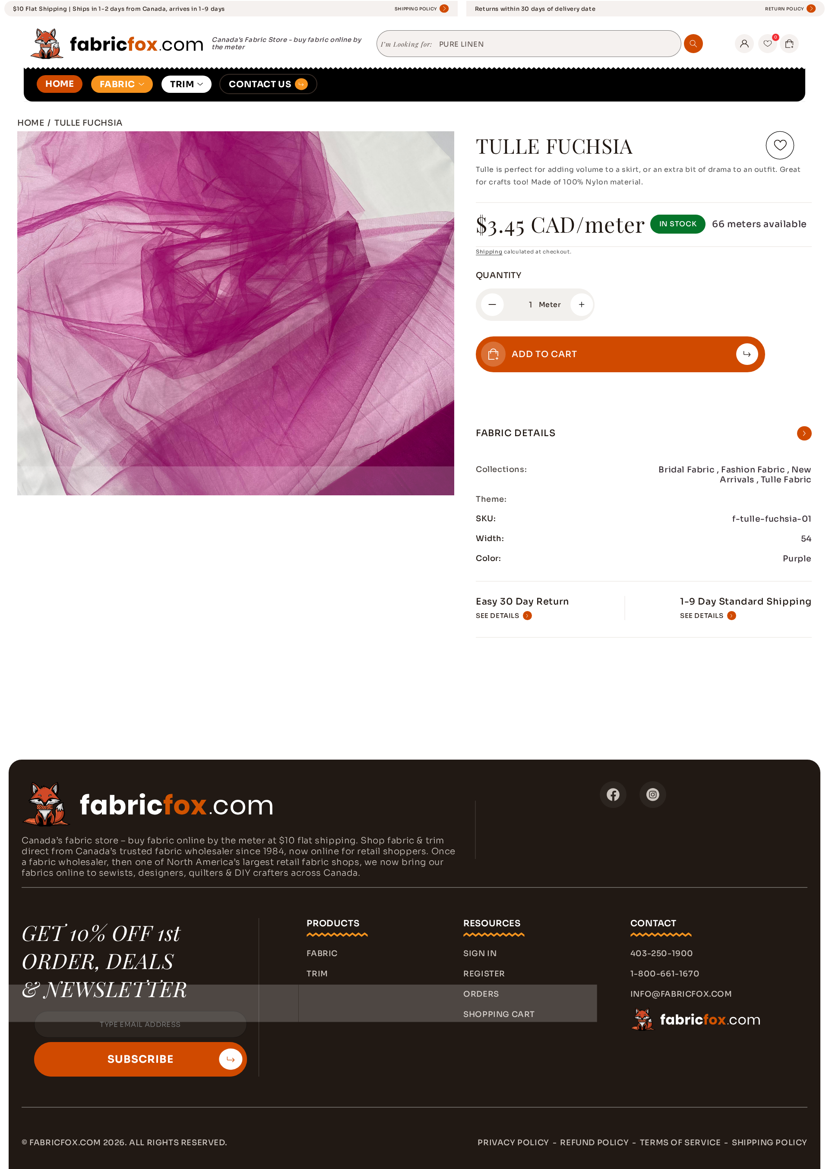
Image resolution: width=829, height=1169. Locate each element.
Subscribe (141, 1059)
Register (484, 974)
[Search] (693, 43)
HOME (59, 84)
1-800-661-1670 (664, 974)
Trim (317, 974)
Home (30, 123)
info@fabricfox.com (681, 994)
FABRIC (117, 84)
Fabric (322, 953)
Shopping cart (499, 1014)
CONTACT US (260, 84)
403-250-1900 (661, 953)
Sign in (480, 953)
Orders (481, 994)
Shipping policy (769, 1142)
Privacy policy (513, 1142)
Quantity (498, 275)
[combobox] (557, 44)
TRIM (182, 84)
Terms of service (680, 1142)
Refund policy (594, 1142)
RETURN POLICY (784, 9)
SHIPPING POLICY (416, 9)
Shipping (489, 251)
